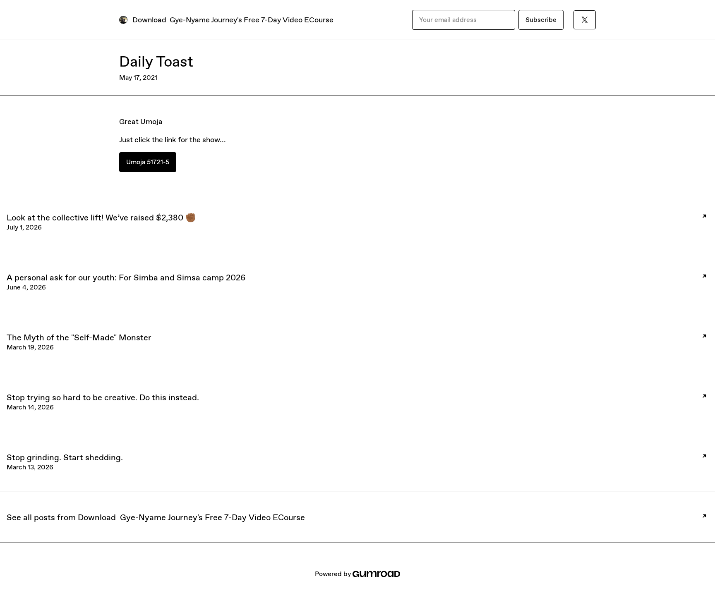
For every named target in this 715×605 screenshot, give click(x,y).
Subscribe (541, 20)
